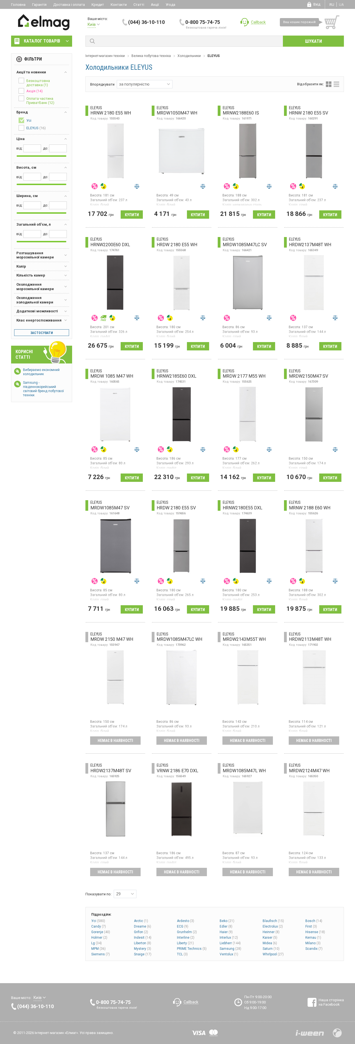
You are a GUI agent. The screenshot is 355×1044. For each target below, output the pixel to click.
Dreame (142, 926)
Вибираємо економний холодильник (41, 372)
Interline (185, 938)
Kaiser (270, 938)
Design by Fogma (337, 1032)
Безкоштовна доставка (38, 83)
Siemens (100, 954)
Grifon (141, 932)
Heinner (271, 932)
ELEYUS (36, 128)
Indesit (142, 938)
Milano (313, 943)
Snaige (142, 954)
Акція (34, 91)
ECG (182, 926)
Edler (226, 926)
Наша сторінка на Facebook (331, 1002)
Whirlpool (273, 954)
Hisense (315, 932)
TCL (182, 954)
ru (331, 4)
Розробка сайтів (310, 1033)
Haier (226, 932)
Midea (270, 943)
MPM (98, 949)
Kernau (313, 938)
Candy (98, 926)
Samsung (230, 949)
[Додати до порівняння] (137, 186)
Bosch (313, 921)
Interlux (229, 938)
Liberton (142, 943)
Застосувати (42, 333)
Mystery (142, 949)
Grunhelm (187, 932)
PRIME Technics (192, 949)
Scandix (314, 949)
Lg (96, 943)
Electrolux (273, 926)
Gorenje (100, 932)
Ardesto (185, 921)
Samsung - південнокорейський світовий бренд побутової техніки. (43, 389)
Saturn (271, 949)
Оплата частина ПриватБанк (40, 100)
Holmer (99, 938)
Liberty (185, 943)
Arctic (141, 921)
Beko (227, 921)
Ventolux (229, 954)
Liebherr (230, 943)
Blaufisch (273, 921)
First (311, 926)
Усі (98, 921)
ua (341, 4)
